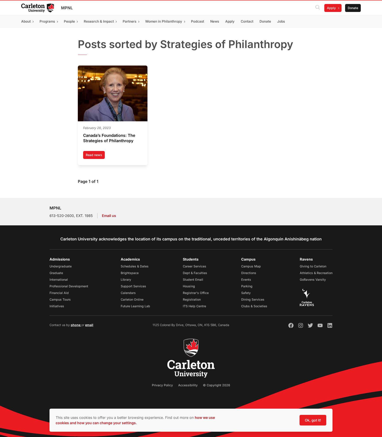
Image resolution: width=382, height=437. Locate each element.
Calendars (128, 293)
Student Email (193, 279)
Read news (95, 156)
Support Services (133, 286)
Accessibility (188, 385)
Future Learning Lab (135, 306)
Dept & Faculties (195, 273)
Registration (192, 299)
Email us (109, 215)
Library (126, 279)
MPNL (67, 8)
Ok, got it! (313, 420)
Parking (246, 286)
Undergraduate (61, 266)
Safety (246, 293)
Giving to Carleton (313, 266)
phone (76, 325)
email (89, 325)
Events (246, 279)
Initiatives (57, 306)
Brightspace (130, 273)
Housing (189, 286)
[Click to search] (317, 8)
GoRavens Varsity (313, 279)
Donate (353, 8)
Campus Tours (60, 299)
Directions (248, 273)
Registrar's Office (196, 293)
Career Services (194, 266)
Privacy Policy (162, 385)
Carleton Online (132, 299)
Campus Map (251, 266)
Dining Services (252, 299)
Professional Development (69, 286)
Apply (331, 8)
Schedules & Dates (135, 266)
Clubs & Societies (254, 306)
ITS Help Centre (194, 306)
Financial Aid (59, 293)
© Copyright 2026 (216, 385)
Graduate (56, 273)
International (59, 279)
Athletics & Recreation (316, 273)
